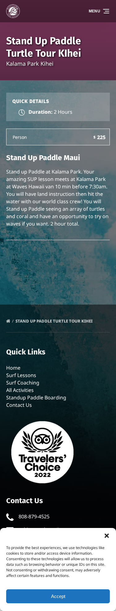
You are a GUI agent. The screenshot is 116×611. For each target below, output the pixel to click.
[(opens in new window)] (42, 419)
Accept (58, 596)
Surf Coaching (22, 382)
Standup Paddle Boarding (36, 397)
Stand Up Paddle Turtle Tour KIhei (54, 321)
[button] (107, 536)
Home (13, 367)
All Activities (20, 390)
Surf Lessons (21, 375)
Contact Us (19, 405)
